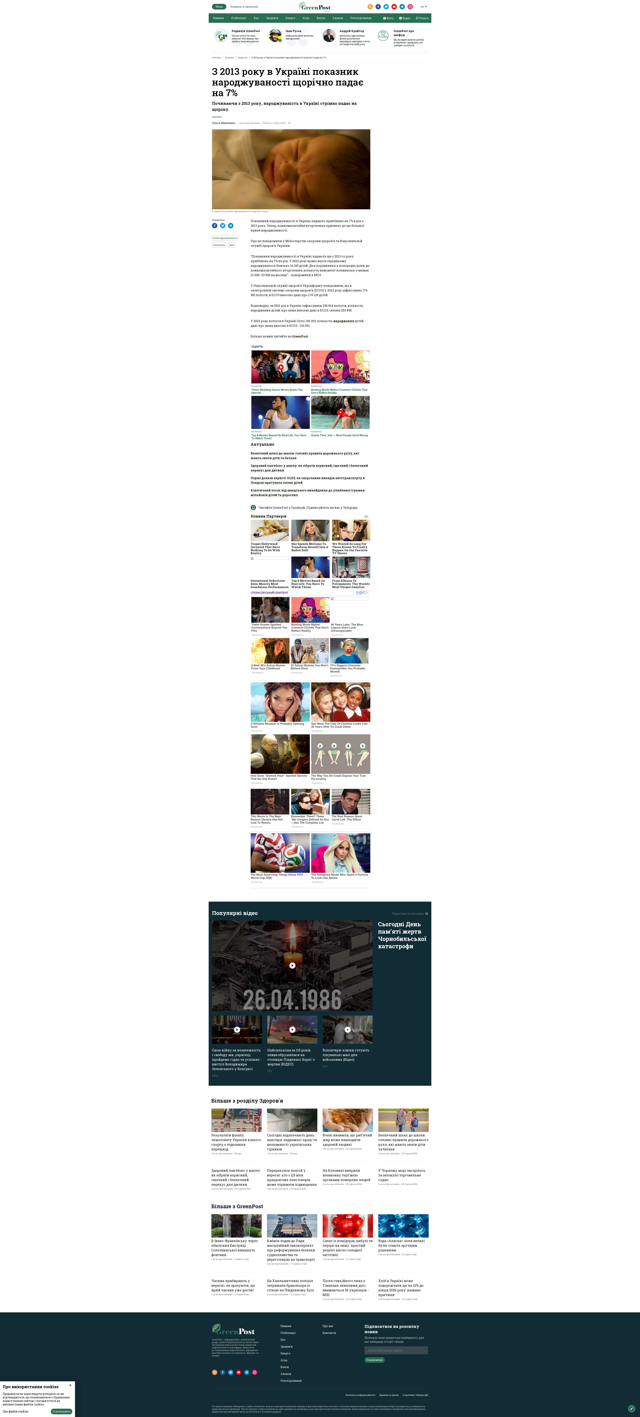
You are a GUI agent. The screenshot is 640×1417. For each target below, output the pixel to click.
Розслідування (361, 18)
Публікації (238, 18)
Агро (305, 18)
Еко (256, 18)
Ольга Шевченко (223, 123)
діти (231, 245)
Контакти (329, 1333)
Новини (218, 18)
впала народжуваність (225, 238)
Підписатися (374, 1360)
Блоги (321, 18)
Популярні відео (235, 912)
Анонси (337, 18)
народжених (343, 321)
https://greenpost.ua (399, 1406)
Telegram (350, 508)
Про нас (327, 1326)
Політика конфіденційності (360, 1395)
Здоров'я (272, 18)
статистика (219, 245)
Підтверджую (61, 1411)
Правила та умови (389, 1395)
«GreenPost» (259, 1406)
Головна (216, 57)
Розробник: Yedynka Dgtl (415, 1395)
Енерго (290, 18)
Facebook (298, 508)
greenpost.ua (290, 1409)
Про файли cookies (15, 1411)
